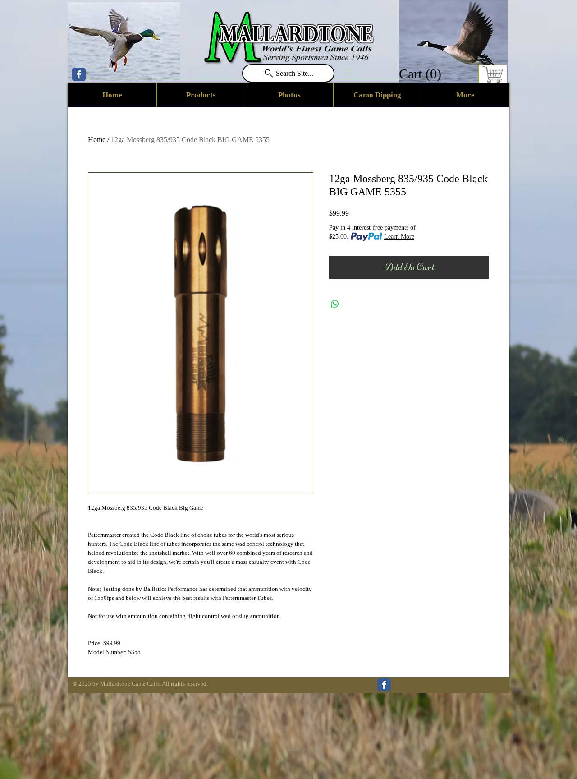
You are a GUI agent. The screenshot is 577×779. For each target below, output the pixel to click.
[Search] (348, 71)
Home (96, 139)
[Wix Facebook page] (79, 74)
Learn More (399, 236)
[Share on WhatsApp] (335, 304)
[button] (421, 74)
